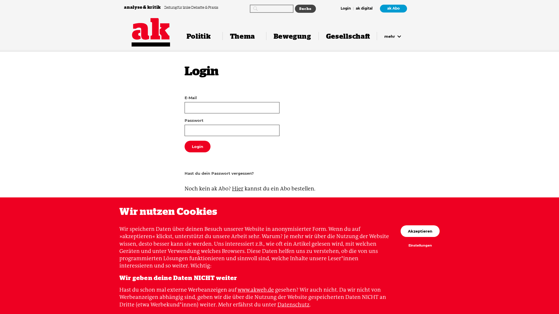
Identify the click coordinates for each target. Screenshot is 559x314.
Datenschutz (293, 304)
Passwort (194, 120)
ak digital (364, 8)
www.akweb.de (256, 289)
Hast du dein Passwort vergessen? (219, 173)
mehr (390, 36)
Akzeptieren (420, 231)
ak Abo (393, 8)
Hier (237, 188)
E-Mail (191, 97)
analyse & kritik (143, 7)
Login (346, 8)
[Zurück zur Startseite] (151, 28)
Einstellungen (420, 245)
